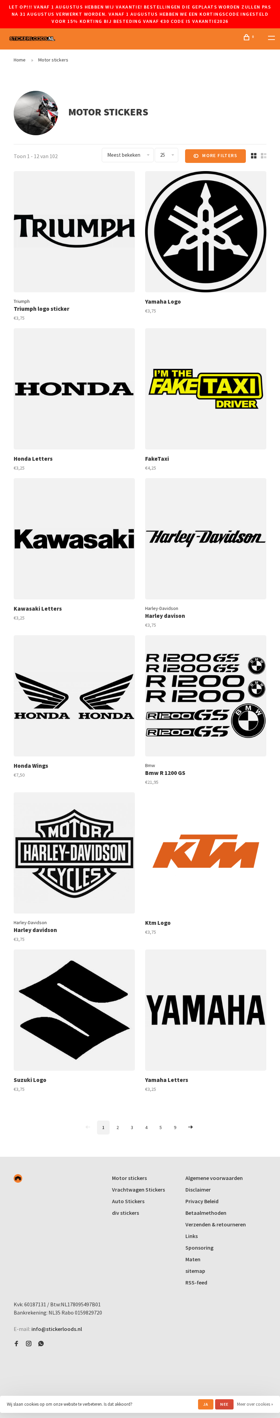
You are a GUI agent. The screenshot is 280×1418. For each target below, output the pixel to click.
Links (191, 1236)
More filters (219, 155)
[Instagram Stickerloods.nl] (28, 1343)
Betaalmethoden (205, 1212)
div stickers (125, 1212)
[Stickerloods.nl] (18, 1178)
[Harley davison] (205, 539)
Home (20, 60)
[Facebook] (16, 1343)
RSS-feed (196, 1282)
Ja (205, 1404)
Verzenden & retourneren (215, 1224)
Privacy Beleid (202, 1201)
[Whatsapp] (41, 1343)
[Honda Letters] (74, 389)
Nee (224, 1404)
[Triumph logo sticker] (74, 232)
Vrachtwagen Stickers (138, 1189)
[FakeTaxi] (205, 389)
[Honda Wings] (74, 697)
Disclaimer (198, 1189)
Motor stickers (53, 60)
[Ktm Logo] (205, 854)
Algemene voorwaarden (214, 1177)
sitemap (195, 1270)
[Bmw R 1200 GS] (205, 697)
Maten (192, 1259)
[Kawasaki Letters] (74, 539)
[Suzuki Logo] (74, 1011)
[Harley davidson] (74, 854)
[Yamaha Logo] (205, 232)
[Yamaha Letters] (205, 1011)
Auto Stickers (128, 1201)
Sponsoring (199, 1247)
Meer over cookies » (255, 1404)
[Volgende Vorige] (190, 1128)
